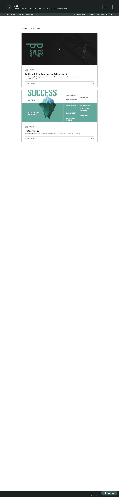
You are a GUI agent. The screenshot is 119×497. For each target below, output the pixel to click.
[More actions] (93, 70)
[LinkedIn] (107, 14)
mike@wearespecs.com (80, 14)
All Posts (24, 28)
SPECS (16, 6)
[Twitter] (112, 14)
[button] (95, 29)
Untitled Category (36, 28)
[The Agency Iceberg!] (59, 106)
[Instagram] (109, 14)
